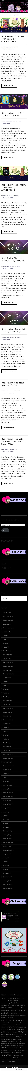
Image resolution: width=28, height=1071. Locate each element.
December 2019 (8, 792)
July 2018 (6, 858)
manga (10, 1039)
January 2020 (7, 789)
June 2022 (6, 685)
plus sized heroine (20, 1047)
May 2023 (6, 643)
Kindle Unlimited (6, 1037)
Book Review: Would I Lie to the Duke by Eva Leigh (13, 259)
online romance (12, 1045)
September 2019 (8, 804)
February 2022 (7, 700)
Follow (5, 530)
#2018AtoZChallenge (9, 994)
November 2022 (8, 666)
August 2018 (7, 854)
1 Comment (6, 123)
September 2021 (8, 720)
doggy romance (10, 1024)
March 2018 (6, 873)
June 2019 (6, 815)
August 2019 (7, 808)
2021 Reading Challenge (10, 913)
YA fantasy (5, 1061)
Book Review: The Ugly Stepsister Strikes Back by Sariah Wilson (13, 441)
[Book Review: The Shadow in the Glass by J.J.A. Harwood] (14, 180)
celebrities (20, 1013)
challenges (4, 1015)
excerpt (18, 1027)
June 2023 (6, 639)
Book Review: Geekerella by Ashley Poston (12, 384)
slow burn (15, 1057)
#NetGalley (14, 1003)
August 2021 (6, 723)
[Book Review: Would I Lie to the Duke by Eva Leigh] (14, 254)
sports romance (23, 1059)
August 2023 (7, 632)
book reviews (11, 1013)
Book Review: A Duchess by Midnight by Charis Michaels (12, 39)
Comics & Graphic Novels (7, 1017)
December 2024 (8, 616)
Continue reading (7, 86)
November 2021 (8, 712)
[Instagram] (5, 568)
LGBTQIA (14, 1037)
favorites (18, 1029)
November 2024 (8, 620)
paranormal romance (11, 1047)
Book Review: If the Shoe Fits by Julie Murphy (12, 114)
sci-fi (21, 1055)
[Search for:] (14, 598)
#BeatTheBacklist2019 (15, 998)
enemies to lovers (8, 1027)
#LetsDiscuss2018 (14, 1001)
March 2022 (6, 697)
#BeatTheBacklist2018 (6, 998)
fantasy (14, 1029)
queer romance (4, 1050)
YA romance (11, 1061)
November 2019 (8, 796)
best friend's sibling (10, 1010)
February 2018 (7, 877)
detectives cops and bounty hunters (14, 1022)
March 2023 (6, 651)
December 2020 (8, 754)
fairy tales (24, 1027)
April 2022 (6, 693)
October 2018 (7, 846)
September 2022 (8, 674)
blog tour (18, 1010)
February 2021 (7, 747)
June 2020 (6, 777)
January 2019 (7, 835)
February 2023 (7, 654)
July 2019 (6, 812)
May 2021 (6, 735)
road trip (19, 1052)
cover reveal (4, 1022)
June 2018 (6, 861)
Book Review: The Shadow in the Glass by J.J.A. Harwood (13, 187)
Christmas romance (12, 1015)
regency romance (14, 1050)
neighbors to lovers (5, 1043)
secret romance (8, 1057)
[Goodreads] (8, 568)
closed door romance (21, 1015)
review (15, 1052)
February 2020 (7, 785)
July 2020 (6, 773)
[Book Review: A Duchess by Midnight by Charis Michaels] (14, 32)
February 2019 (7, 831)
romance (6, 1055)
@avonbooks (9, 1007)
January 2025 (7, 612)
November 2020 (8, 758)
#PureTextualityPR (6, 1005)
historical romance (11, 1034)
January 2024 (7, 624)
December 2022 (8, 662)
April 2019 (6, 823)
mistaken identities (7, 1041)
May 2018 (6, 865)
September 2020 (8, 766)
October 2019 (7, 800)
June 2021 (6, 731)
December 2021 (8, 708)
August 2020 (7, 769)
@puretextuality (16, 1007)
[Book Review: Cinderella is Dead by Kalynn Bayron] (14, 324)
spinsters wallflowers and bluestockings (10, 1059)
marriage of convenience (18, 1039)
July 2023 (6, 635)
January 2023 (7, 658)
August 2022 (7, 677)
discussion (4, 1024)
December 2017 (8, 884)
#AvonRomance (18, 995)
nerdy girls (13, 1043)
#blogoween (23, 998)
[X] (2, 568)
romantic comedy (15, 1055)
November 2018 (8, 842)
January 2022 (7, 704)
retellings (10, 1052)
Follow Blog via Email (10, 520)
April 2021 (6, 739)
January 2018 (7, 881)
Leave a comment (8, 49)
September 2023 (8, 628)
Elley (16, 47)
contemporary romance (12, 1020)
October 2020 (7, 762)
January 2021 (7, 750)
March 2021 (6, 743)
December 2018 (8, 838)
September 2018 (8, 850)
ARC (21, 1007)
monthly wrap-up (18, 1041)
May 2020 (6, 781)
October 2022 (7, 670)
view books (17, 921)
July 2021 (6, 727)
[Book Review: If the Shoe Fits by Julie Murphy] (14, 108)
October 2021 (7, 716)
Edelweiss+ (17, 1024)
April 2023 (6, 647)
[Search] (24, 598)
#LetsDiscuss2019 (5, 1003)
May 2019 (6, 819)
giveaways (19, 1032)
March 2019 (6, 827)
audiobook (3, 1010)
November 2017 (8, 888)
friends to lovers (10, 1032)
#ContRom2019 (4, 1001)
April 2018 (6, 869)
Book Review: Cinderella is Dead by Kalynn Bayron (13, 330)
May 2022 (6, 689)
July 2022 (6, 681)
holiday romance (22, 1034)
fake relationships (6, 1029)
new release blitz (5, 1045)
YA (2, 1061)
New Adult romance (21, 1043)
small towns (21, 1057)
